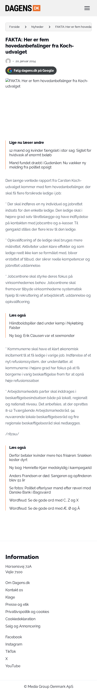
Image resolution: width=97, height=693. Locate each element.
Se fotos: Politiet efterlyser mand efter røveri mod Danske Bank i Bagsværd (50, 490)
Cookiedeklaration (20, 619)
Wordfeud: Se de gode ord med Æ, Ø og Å (44, 508)
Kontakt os (14, 590)
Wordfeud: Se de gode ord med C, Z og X (44, 500)
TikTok (10, 651)
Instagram (13, 644)
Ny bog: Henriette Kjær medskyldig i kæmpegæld (50, 468)
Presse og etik (17, 604)
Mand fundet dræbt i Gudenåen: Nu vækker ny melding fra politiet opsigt (47, 165)
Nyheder (37, 26)
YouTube (12, 666)
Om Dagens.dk (17, 583)
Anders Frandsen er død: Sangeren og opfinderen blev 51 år (50, 478)
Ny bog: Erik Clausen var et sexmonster (42, 335)
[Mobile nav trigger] (87, 8)
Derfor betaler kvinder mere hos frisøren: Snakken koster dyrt (50, 457)
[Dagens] (41, 8)
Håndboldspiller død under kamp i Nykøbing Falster (46, 325)
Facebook (13, 637)
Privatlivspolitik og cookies (27, 612)
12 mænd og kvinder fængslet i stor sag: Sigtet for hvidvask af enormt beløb (50, 152)
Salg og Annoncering (22, 626)
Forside (14, 26)
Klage (10, 597)
